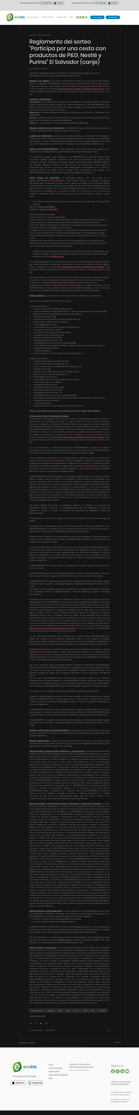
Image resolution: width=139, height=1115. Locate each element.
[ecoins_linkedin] (83, 17)
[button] (48, 17)
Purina (76, 1010)
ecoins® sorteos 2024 (37, 1016)
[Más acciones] (108, 35)
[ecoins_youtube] (86, 17)
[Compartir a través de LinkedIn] (41, 1023)
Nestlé (68, 1010)
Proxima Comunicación (119, 1101)
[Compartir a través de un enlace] (46, 1023)
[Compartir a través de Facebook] (30, 1023)
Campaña (50, 1010)
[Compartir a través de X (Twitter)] (36, 1023)
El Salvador (102, 1010)
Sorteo (60, 1010)
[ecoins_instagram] (80, 17)
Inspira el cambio (37, 1010)
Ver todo (117, 1042)
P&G (92, 1010)
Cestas (85, 1010)
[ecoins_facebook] (77, 17)
